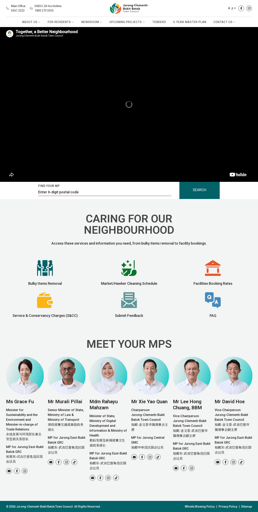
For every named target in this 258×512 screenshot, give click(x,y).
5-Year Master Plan (189, 22)
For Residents (59, 22)
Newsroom (90, 22)
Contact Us (223, 22)
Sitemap (246, 506)
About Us (29, 22)
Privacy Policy (227, 506)
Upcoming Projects (125, 22)
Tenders (159, 22)
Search (199, 190)
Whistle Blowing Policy (200, 506)
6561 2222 (18, 10)
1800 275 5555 (44, 10)
